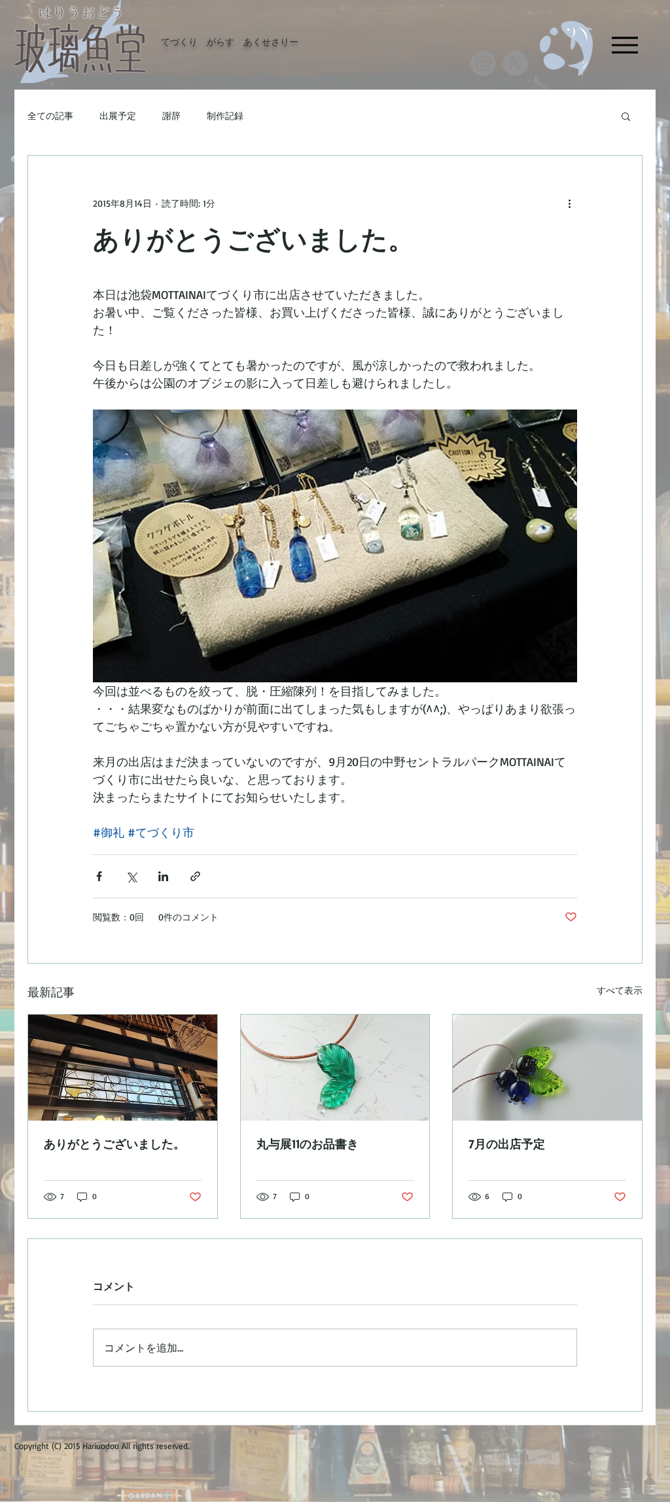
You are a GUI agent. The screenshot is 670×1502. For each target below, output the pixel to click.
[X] (515, 63)
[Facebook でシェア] (99, 876)
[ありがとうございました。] (122, 1068)
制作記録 (225, 115)
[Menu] (624, 45)
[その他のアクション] (569, 203)
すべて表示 (620, 990)
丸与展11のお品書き (307, 1143)
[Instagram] (483, 63)
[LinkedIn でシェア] (163, 876)
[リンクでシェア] (195, 876)
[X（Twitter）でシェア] (131, 876)
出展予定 (117, 115)
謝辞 (171, 115)
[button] (626, 116)
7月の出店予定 (506, 1143)
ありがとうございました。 (114, 1143)
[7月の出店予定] (547, 1068)
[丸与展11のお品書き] (335, 1068)
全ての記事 (50, 115)
